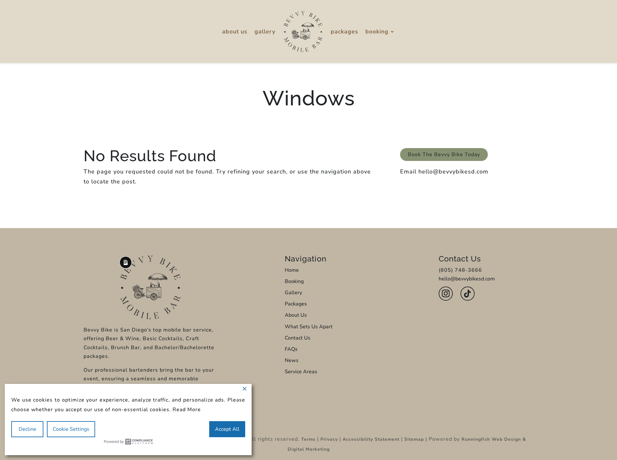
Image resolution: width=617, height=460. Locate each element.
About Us (234, 31)
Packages (344, 31)
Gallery (265, 31)
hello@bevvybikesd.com (453, 171)
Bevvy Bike (98, 329)
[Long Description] (150, 317)
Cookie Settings (71, 429)
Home (292, 270)
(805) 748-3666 (460, 270)
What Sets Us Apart (309, 326)
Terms (308, 439)
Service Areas (301, 371)
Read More (187, 409)
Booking (377, 31)
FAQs (291, 349)
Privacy (329, 439)
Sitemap (414, 439)
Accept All (227, 429)
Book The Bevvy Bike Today (444, 154)
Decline (27, 429)
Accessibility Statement (371, 439)
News (292, 360)
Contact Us (297, 337)
